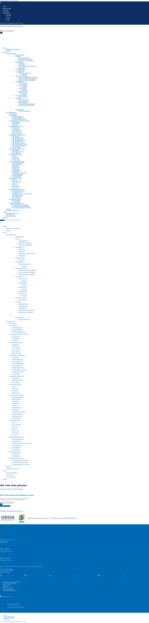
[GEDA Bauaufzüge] (8, 518)
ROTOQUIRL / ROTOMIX (19, 172)
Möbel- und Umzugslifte (22, 76)
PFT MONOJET (16, 202)
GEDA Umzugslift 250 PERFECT (27, 80)
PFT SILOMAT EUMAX (18, 140)
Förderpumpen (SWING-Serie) (17, 148)
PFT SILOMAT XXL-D (18, 146)
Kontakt (5, 217)
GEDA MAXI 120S (24, 101)
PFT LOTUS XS (16, 132)
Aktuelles (8, 15)
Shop (1, 44)
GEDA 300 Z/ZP (23, 88)
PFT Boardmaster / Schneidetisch (20, 205)
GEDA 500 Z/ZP (23, 92)
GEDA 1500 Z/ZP (23, 85)
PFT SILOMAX (16, 147)
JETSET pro (15, 168)
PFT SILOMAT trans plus (18, 143)
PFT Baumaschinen (11, 112)
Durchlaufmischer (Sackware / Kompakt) (19, 120)
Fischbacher (3, 489)
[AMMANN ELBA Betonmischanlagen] (63, 518)
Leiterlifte (18, 56)
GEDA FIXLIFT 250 (24, 57)
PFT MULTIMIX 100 (17, 116)
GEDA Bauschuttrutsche (25, 111)
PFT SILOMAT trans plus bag (19, 144)
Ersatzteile (24, 74)
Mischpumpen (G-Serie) (15, 178)
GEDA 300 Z (22, 64)
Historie (8, 17)
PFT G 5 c (15, 183)
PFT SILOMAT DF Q (18, 139)
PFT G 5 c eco (16, 185)
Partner (8, 19)
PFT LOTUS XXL (17, 133)
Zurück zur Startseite (5, 506)
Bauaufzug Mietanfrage (6, 221)
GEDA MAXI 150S (24, 99)
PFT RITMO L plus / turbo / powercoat (22, 193)
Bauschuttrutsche (20, 109)
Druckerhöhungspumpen (18, 162)
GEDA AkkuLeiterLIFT (25, 73)
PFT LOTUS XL (16, 130)
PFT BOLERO (16, 200)
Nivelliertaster (15, 171)
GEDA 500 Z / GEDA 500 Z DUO (27, 66)
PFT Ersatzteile (13, 113)
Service (5, 212)
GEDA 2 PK (22, 70)
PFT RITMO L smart (17, 195)
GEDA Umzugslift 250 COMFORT (27, 78)
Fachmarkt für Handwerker (13, 210)
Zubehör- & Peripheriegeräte (16, 203)
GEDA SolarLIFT (23, 97)
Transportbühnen (20, 81)
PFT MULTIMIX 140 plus (19, 119)
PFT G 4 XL (15, 182)
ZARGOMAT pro (16, 176)
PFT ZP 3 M (15, 157)
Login (4, 6)
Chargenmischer (13, 115)
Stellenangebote (7, 8)
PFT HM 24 (15, 125)
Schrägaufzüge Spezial (21, 95)
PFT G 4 (14, 179)
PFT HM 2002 (16, 122)
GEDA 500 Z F (22, 67)
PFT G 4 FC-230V (17, 181)
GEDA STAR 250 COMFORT (26, 105)
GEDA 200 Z (22, 63)
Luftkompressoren (16, 169)
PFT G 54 (14, 188)
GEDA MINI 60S (23, 102)
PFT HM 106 (15, 127)
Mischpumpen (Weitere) (15, 199)
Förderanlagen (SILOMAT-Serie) (17, 134)
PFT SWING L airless (17, 151)
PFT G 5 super (16, 186)
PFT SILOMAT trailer (17, 141)
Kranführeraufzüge (20, 69)
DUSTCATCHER (17, 164)
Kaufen (5, 52)
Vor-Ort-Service (10, 214)
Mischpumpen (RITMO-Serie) (16, 189)
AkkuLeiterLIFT (20, 71)
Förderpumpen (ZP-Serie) (15, 154)
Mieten (5, 48)
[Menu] (0, 223)
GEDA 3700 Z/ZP (23, 91)
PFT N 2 (14, 155)
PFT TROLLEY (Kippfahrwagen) (20, 206)
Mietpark (8, 50)
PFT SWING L (16, 150)
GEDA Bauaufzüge (11, 53)
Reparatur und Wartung (12, 213)
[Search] (1, 33)
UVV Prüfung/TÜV (11, 216)
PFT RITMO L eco (17, 192)
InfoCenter (5, 10)
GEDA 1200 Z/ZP (23, 83)
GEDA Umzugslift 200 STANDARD (28, 77)
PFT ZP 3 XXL (16, 160)
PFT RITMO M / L (17, 196)
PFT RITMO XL (16, 198)
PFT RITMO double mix (18, 191)
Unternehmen (6, 12)
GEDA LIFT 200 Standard (25, 59)
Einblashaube (15, 165)
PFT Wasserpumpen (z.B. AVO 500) (21, 207)
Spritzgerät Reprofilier (17, 174)
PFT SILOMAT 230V (17, 137)
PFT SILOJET (16, 136)
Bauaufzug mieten (4, 42)
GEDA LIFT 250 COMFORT (26, 60)
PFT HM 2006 (16, 123)
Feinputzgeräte (16, 167)
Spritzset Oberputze (17, 175)
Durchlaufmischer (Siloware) (16, 126)
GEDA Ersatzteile (20, 55)
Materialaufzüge (19, 62)
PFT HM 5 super (16, 129)
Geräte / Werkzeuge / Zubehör (16, 161)
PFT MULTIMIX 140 (17, 118)
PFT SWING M (16, 153)
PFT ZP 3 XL (15, 158)
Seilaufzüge (18, 98)
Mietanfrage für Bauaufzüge (13, 49)
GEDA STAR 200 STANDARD (27, 104)
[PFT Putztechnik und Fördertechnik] (38, 518)
